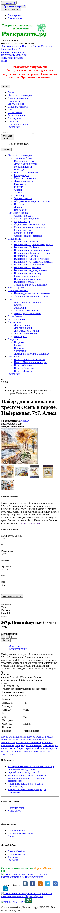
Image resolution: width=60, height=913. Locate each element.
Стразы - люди (22, 221)
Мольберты (20, 336)
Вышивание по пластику (27, 273)
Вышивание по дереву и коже (30, 270)
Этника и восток (23, 198)
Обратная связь (16, 807)
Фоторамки (20, 350)
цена (25, 751)
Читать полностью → (31, 523)
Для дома (13, 121)
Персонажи (20, 210)
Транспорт (20, 195)
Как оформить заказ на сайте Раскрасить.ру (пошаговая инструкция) (31, 768)
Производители (16, 830)
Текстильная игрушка (26, 310)
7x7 (18, 739)
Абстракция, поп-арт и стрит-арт (32, 201)
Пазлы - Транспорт (24, 368)
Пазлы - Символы (24, 365)
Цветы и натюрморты (26, 172)
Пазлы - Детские (23, 371)
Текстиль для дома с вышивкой (31, 284)
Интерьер (19, 204)
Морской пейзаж (23, 166)
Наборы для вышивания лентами (32, 293)
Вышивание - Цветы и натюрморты (33, 244)
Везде (11, 92)
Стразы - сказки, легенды (28, 235)
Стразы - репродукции (26, 218)
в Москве (40, 748)
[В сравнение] (5, 616)
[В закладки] (2, 616)
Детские (18, 207)
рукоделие (45, 751)
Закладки (13, 857)
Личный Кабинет (17, 851)
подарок (33, 751)
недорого (16, 751)
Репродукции (21, 175)
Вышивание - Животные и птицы (32, 253)
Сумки (17, 345)
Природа (19, 169)
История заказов (17, 854)
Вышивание (14, 101)
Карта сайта (14, 810)
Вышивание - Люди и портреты (31, 250)
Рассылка (13, 860)
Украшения (20, 307)
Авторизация (15, 18)
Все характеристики (12, 596)
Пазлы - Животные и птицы (29, 359)
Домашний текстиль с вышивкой (32, 353)
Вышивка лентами (18, 106)
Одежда (18, 304)
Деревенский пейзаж (25, 163)
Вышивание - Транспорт (27, 267)
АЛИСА (24, 420)
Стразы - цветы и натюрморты (31, 227)
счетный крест (16, 748)
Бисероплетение (16, 115)
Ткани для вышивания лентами (31, 296)
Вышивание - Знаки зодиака (29, 264)
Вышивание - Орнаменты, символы (33, 261)
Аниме (18, 192)
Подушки (19, 342)
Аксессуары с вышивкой (27, 313)
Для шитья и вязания (25, 333)
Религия (18, 187)
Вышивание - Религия (26, 241)
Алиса (24, 739)
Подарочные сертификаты (22, 833)
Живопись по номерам (20, 95)
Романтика (20, 184)
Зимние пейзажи (23, 158)
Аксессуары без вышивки (28, 302)
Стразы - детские (23, 230)
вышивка (47, 742)
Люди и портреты (23, 181)
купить (29, 748)
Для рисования (22, 325)
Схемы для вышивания (26, 276)
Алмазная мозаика (18, 98)
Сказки (18, 189)
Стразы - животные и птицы (29, 224)
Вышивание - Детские (26, 256)
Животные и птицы (25, 178)
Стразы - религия (23, 233)
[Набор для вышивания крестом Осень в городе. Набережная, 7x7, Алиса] (19, 463)
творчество (7, 754)
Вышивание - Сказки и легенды (31, 258)
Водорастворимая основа (28, 279)
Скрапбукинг (15, 112)
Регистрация (14, 15)
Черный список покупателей (23, 772)
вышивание (7, 745)
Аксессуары (14, 118)
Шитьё (11, 109)
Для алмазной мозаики (26, 330)
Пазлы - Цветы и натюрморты (30, 362)
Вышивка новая (38, 739)
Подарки (19, 348)
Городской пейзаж (24, 161)
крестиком (48, 745)
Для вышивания (23, 327)
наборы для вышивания (28, 745)
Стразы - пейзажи (23, 215)
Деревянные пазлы (18, 124)
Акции (11, 836)
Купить (6, 640)
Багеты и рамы (16, 103)
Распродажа (14, 126)
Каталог (6, 149)
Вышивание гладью (25, 281)
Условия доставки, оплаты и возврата (28, 775)
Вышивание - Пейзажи (26, 247)
